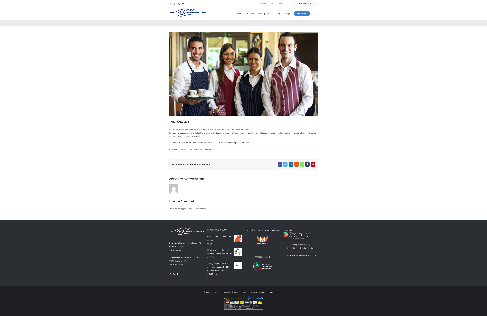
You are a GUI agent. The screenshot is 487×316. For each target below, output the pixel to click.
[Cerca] (314, 13)
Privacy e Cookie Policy (300, 244)
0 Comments (210, 149)
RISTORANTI (198, 149)
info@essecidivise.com (306, 255)
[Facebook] (170, 274)
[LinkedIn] (178, 274)
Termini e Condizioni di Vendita (300, 248)
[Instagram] (174, 274)
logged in (185, 208)
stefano (174, 149)
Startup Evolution (276, 292)
